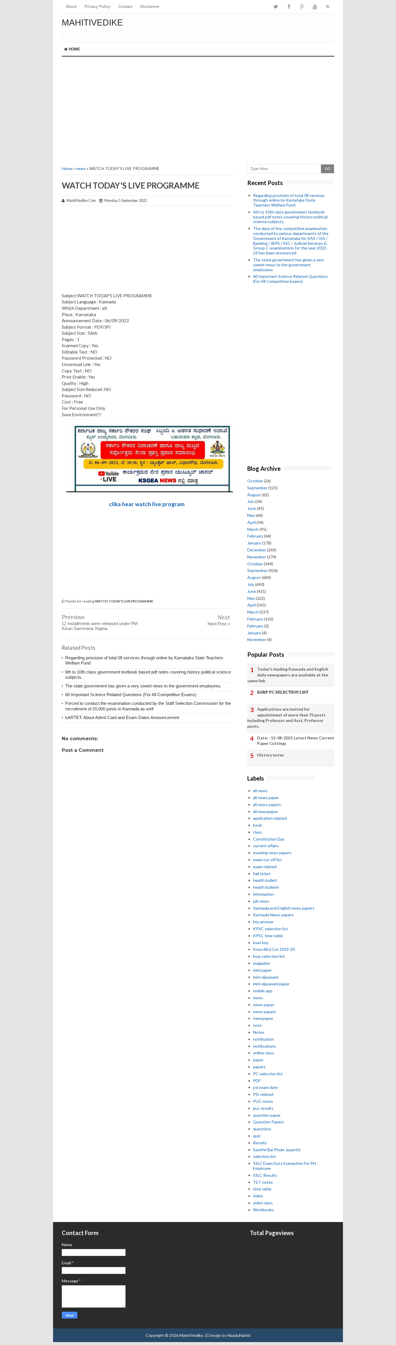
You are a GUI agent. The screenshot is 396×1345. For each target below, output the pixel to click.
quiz (256, 1135)
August (254, 494)
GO (327, 169)
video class (263, 1202)
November (256, 556)
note (257, 1025)
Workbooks (263, 1209)
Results (260, 1142)
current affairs (266, 845)
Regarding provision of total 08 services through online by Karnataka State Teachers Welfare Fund (289, 200)
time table (262, 1188)
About (71, 6)
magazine (261, 963)
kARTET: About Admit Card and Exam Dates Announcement (122, 717)
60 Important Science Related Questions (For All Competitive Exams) (130, 694)
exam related (265, 866)
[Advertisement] (198, 106)
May (251, 515)
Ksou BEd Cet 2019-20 (274, 949)
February (255, 535)
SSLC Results (265, 1175)
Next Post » (219, 623)
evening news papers (272, 852)
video (258, 1195)
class (257, 832)
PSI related (263, 1094)
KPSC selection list (270, 928)
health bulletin (266, 887)
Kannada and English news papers (284, 908)
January (254, 542)
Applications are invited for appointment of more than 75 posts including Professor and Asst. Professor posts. (286, 718)
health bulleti (265, 880)
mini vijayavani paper (271, 983)
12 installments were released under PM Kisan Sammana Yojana (100, 626)
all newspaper (265, 811)
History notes (270, 754)
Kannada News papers (273, 914)
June (251, 508)
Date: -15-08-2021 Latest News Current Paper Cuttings (295, 740)
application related (270, 818)
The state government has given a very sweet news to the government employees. (143, 685)
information (263, 894)
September (257, 487)
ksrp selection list (269, 956)
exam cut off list (267, 859)
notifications (264, 1046)
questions (262, 1128)
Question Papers (268, 1121)
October (255, 480)
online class (263, 1052)
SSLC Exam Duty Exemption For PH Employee (284, 1166)
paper (258, 1059)
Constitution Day (268, 839)
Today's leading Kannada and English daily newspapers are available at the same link (287, 675)
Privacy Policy (97, 6)
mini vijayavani (265, 977)
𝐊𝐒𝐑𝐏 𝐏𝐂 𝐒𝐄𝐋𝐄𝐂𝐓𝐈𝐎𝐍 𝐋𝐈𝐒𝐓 (282, 691)
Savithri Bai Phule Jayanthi (276, 1149)
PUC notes (263, 1101)
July (250, 501)
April (251, 522)
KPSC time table (268, 935)
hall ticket (262, 873)
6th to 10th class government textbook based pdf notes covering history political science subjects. (290, 216)
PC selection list (268, 1073)
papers (259, 1066)
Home (74, 49)
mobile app (263, 990)
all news (260, 790)
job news (261, 901)
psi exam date (265, 1087)
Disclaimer (149, 6)
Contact (125, 6)
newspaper (263, 1018)
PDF (257, 1080)
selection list (264, 1156)
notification (263, 1039)
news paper (263, 1004)
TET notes (263, 1182)
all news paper (266, 797)
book (257, 825)
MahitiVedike (92, 22)
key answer (263, 921)
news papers (264, 1011)
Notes (258, 1032)
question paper (267, 1115)
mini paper (262, 970)
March (253, 529)
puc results (263, 1108)
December (256, 549)
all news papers (267, 804)
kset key (260, 942)
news (81, 168)
